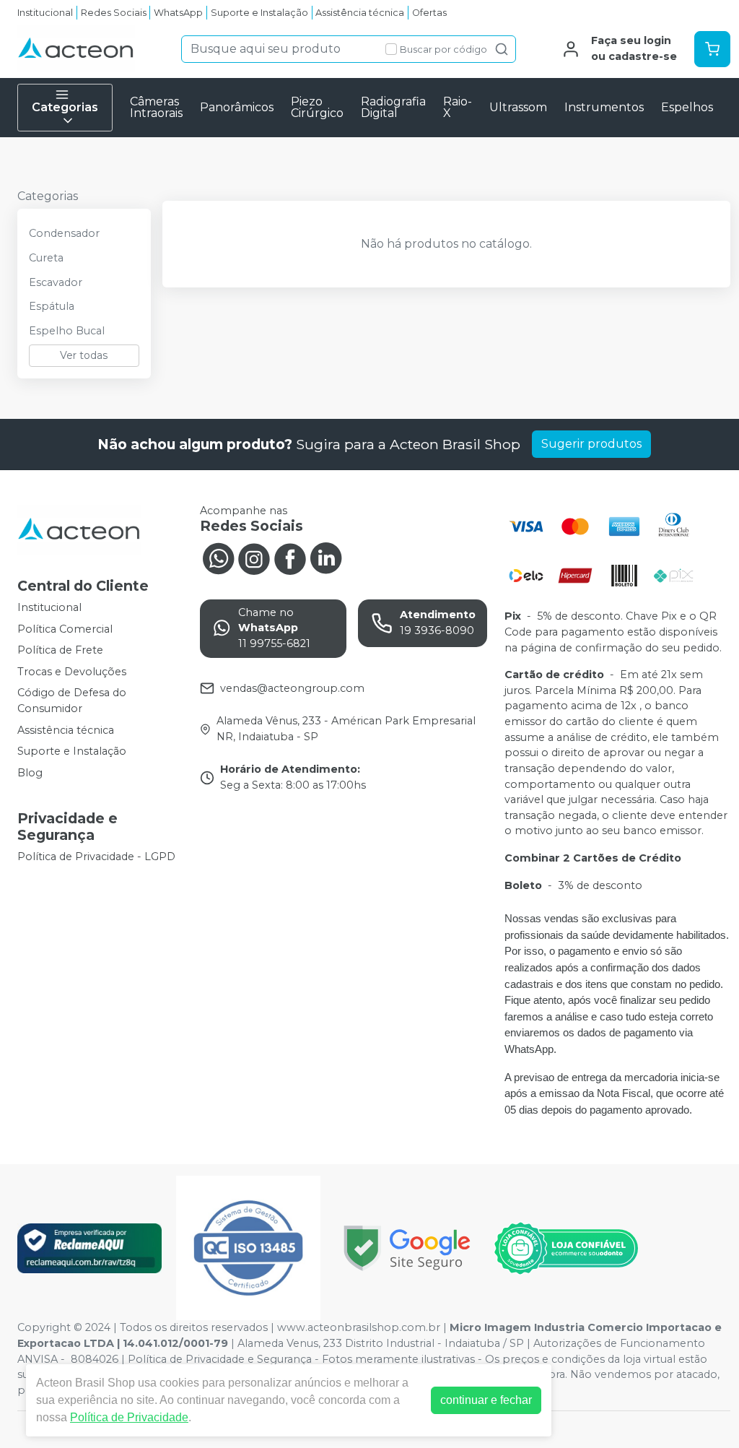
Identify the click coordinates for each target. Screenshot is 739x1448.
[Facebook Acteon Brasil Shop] (290, 557)
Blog (30, 772)
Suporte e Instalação (259, 12)
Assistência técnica (359, 12)
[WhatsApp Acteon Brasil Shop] (218, 557)
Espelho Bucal (67, 330)
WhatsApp (178, 12)
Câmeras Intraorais (156, 107)
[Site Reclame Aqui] (89, 1248)
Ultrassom (518, 107)
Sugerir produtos (591, 444)
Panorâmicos (237, 107)
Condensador (64, 233)
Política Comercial (65, 629)
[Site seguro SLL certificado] (407, 1248)
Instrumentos (604, 107)
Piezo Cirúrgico (317, 107)
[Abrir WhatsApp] (703, 1412)
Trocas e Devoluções (71, 671)
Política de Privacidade (129, 1417)
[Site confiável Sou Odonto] (566, 1248)
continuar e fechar (486, 1400)
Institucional (45, 12)
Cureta (46, 257)
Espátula (51, 306)
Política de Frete (60, 649)
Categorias (65, 107)
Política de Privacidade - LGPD (96, 856)
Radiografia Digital (393, 107)
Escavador (55, 282)
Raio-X (457, 107)
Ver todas (84, 355)
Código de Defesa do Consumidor (71, 701)
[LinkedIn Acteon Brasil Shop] (326, 557)
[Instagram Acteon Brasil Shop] (254, 557)
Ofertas (429, 12)
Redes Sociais (114, 12)
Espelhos (687, 107)
